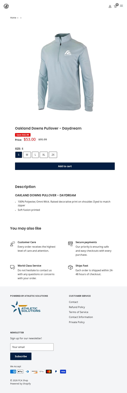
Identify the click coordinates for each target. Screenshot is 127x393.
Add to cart (65, 166)
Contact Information (81, 317)
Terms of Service (78, 312)
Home (13, 17)
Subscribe (21, 356)
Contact (73, 302)
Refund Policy (77, 307)
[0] (115, 6)
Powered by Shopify (20, 383)
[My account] (110, 6)
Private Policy (77, 322)
